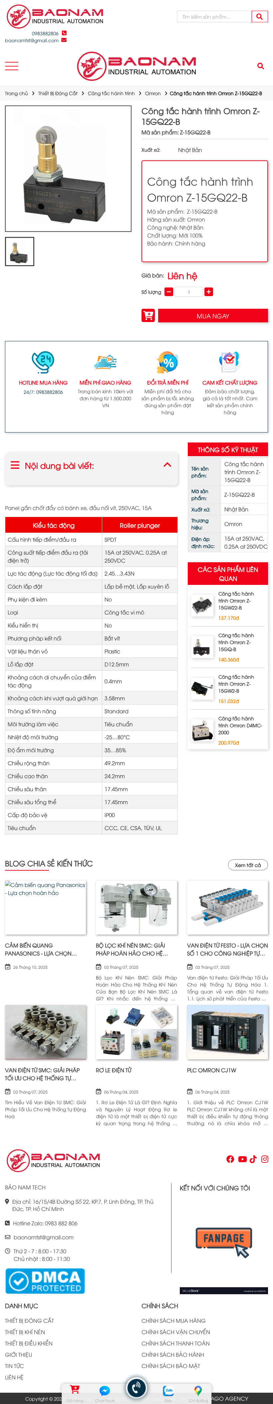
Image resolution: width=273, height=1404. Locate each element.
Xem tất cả (248, 865)
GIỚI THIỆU (18, 1354)
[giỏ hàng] (75, 1391)
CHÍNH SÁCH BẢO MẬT (170, 1365)
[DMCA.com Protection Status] (45, 1280)
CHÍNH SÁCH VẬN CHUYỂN (175, 1331)
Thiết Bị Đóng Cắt (58, 93)
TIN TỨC (14, 1365)
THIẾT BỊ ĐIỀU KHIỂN (29, 1343)
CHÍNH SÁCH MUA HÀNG (173, 1320)
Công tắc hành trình (111, 93)
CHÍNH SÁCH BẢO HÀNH (172, 1354)
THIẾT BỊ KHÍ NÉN (25, 1331)
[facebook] (224, 1245)
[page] (229, 1160)
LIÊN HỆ (14, 1377)
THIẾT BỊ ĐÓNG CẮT (29, 1320)
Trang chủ (16, 93)
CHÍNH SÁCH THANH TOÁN (175, 1343)
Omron (153, 93)
